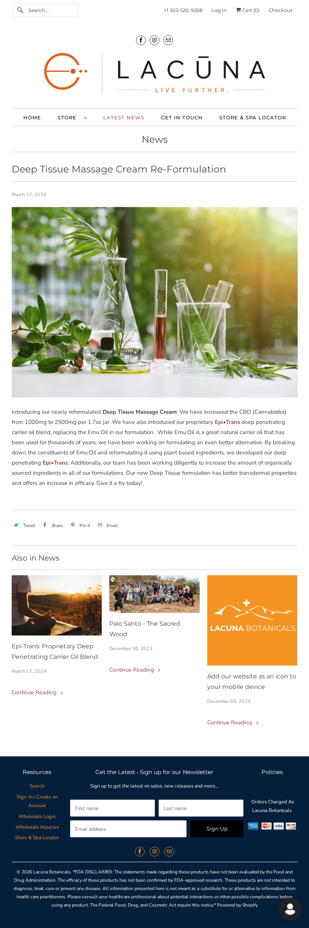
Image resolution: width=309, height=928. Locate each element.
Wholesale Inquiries (37, 827)
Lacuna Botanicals (51, 872)
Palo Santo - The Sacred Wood (144, 629)
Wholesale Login (36, 816)
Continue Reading (35, 692)
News (155, 139)
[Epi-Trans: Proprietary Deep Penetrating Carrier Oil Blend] (57, 605)
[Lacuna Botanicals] (155, 75)
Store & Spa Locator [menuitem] (252, 117)
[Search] (20, 10)
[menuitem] (72, 117)
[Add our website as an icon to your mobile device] (252, 620)
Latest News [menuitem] (123, 117)
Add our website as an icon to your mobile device (251, 681)
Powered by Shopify (237, 905)
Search (36, 786)
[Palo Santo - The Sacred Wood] (154, 594)
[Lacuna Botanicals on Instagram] (154, 40)
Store (69, 117)
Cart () (250, 10)
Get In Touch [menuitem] (182, 117)
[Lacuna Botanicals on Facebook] (141, 40)
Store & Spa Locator (37, 837)
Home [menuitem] (32, 117)
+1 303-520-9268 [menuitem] (183, 10)
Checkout (280, 10)
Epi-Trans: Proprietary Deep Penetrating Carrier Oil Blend (55, 651)
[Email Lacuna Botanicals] (168, 40)
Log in (219, 10)
